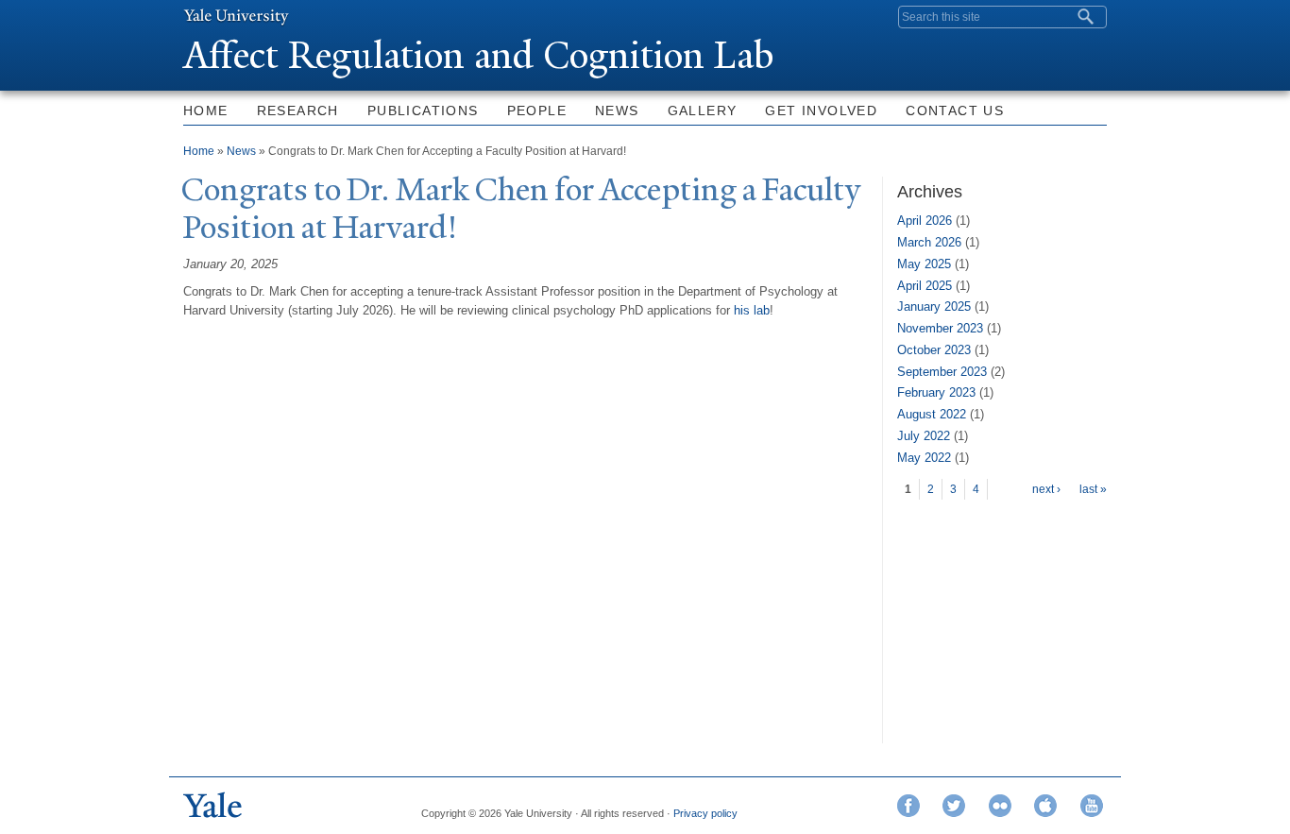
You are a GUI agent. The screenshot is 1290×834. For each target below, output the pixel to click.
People (537, 110)
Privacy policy (705, 813)
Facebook (908, 805)
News (617, 110)
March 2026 (929, 242)
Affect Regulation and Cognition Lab (478, 55)
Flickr (1000, 805)
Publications (423, 110)
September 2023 (942, 372)
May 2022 (924, 458)
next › (1046, 489)
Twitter (953, 805)
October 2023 (934, 350)
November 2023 (940, 328)
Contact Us (955, 110)
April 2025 (924, 286)
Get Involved (821, 110)
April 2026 (924, 220)
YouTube (1091, 805)
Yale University (236, 16)
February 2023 (936, 392)
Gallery (703, 110)
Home (206, 110)
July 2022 (923, 436)
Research (298, 110)
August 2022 (931, 414)
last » (1093, 489)
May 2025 (924, 264)
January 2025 (934, 306)
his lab (752, 310)
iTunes (1045, 805)
